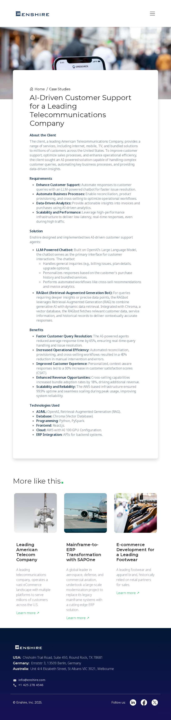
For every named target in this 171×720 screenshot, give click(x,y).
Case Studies (59, 89)
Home (40, 89)
